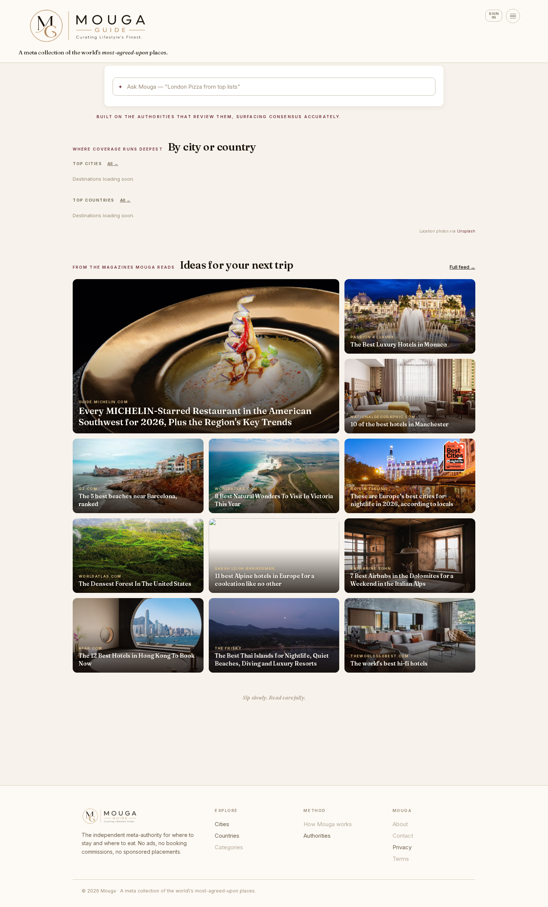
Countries (227, 835)
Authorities (317, 835)
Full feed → (462, 267)
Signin (494, 15)
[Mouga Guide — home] (87, 25)
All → (112, 163)
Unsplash (466, 231)
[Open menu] (513, 16)
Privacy (402, 847)
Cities (222, 824)
